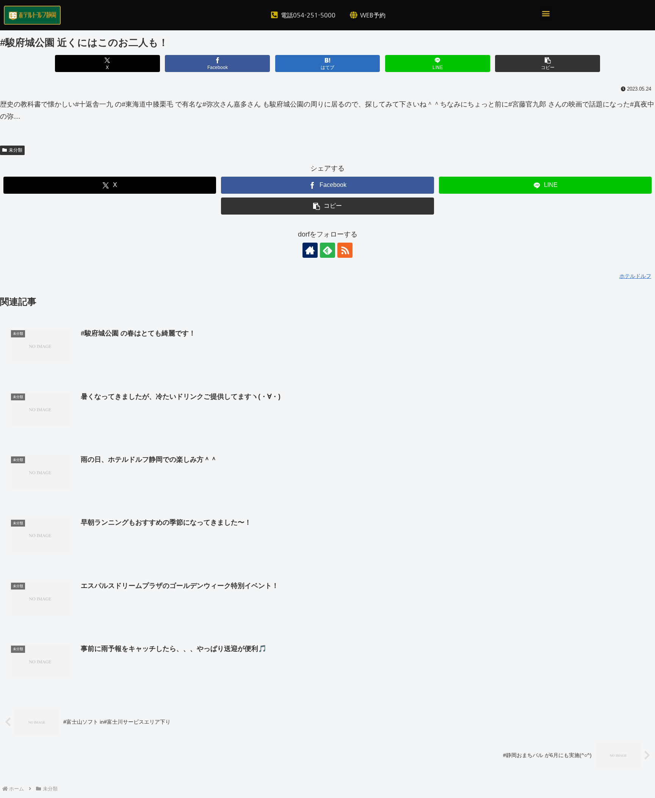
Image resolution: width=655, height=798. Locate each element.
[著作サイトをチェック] (310, 250)
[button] (545, 13)
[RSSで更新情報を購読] (345, 250)
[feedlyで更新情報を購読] (327, 250)
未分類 (15, 150)
